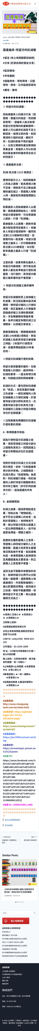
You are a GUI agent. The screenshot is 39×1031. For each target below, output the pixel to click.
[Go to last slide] (5, 880)
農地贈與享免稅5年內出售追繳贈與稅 (15, 956)
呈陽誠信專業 (11, 681)
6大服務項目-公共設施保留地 (12, 974)
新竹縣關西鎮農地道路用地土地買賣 (14, 952)
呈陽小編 (7, 43)
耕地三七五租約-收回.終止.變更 (12, 942)
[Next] (33, 880)
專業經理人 (9, 674)
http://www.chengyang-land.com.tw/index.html (16, 705)
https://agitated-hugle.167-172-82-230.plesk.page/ (18, 715)
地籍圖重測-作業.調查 (9, 949)
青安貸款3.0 (6, 932)
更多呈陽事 (9, 825)
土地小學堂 (6, 40)
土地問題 (19, 666)
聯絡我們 (5, 984)
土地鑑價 (8, 666)
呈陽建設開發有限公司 (15, 626)
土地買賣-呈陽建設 (8, 971)
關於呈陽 (5, 980)
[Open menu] (35, 3)
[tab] (15, 902)
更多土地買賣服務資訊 (12, 820)
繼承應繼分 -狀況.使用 (9, 935)
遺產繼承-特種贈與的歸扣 (9, 840)
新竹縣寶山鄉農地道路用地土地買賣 (14, 939)
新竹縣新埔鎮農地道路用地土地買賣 (14, 945)
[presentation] (19, 872)
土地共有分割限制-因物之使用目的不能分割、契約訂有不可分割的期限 (19, 890)
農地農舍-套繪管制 (30, 838)
